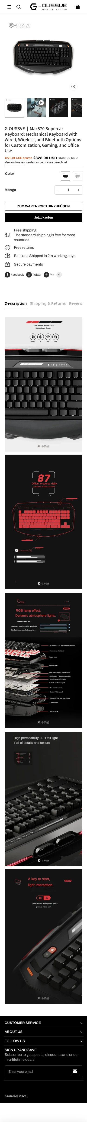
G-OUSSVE (19, 1096)
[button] (9, 7)
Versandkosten (15, 162)
